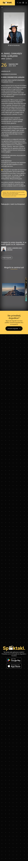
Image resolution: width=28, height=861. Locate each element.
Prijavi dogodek (6, 257)
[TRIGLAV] (13, 289)
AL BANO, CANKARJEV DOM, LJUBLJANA (14, 249)
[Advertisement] (14, 224)
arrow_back (2, 7)
